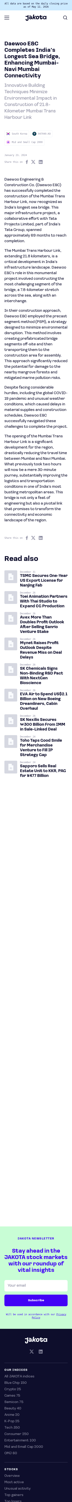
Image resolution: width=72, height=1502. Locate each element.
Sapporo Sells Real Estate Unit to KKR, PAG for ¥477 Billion (43, 771)
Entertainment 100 (20, 1440)
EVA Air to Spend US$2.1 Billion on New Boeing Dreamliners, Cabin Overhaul (43, 701)
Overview (12, 1476)
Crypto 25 (12, 1389)
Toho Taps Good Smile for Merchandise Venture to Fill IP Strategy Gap (41, 748)
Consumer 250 (16, 1434)
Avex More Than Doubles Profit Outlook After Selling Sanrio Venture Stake (42, 625)
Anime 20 (11, 1415)
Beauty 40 (12, 1408)
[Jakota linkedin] (41, 1352)
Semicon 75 (13, 1402)
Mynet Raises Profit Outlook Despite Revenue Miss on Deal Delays (41, 650)
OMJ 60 (10, 1453)
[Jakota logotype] (35, 19)
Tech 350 (12, 1428)
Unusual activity (17, 1489)
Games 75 (12, 1396)
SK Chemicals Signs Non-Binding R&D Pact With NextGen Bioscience (41, 676)
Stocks (11, 1469)
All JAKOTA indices (19, 1376)
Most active (14, 1482)
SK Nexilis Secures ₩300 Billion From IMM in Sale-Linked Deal (42, 725)
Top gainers (13, 1495)
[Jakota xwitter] (31, 1352)
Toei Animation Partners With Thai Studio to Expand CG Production (43, 601)
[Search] (65, 17)
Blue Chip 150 (15, 1383)
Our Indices (16, 1370)
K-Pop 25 (11, 1421)
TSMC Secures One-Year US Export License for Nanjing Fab (44, 581)
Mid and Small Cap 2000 (23, 1447)
